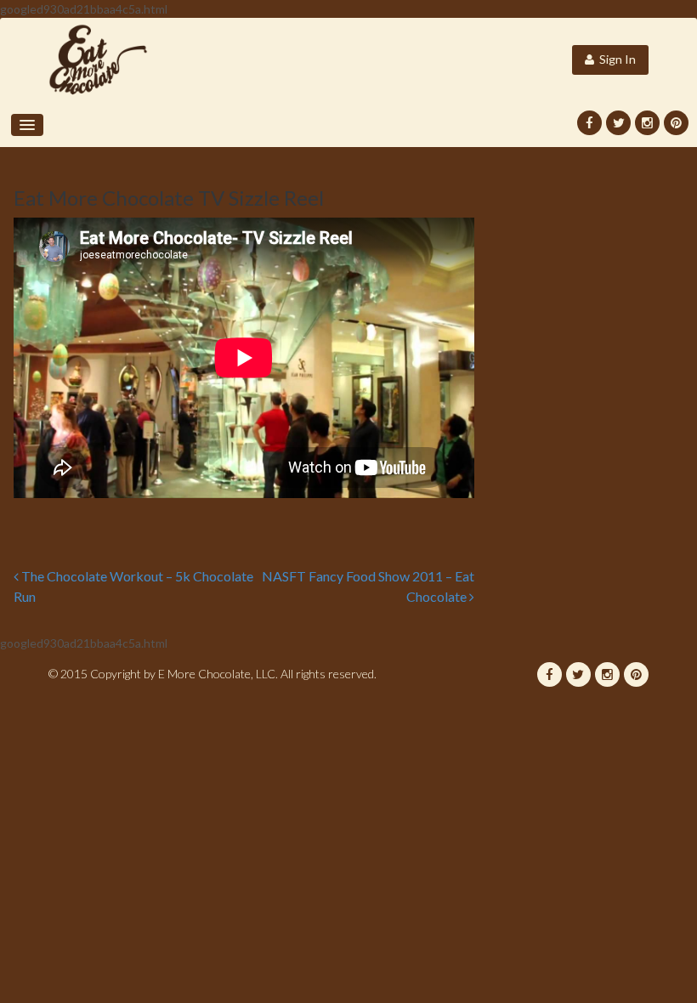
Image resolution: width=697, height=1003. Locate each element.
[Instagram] (647, 122)
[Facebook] (589, 122)
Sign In (615, 59)
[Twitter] (618, 122)
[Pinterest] (676, 122)
